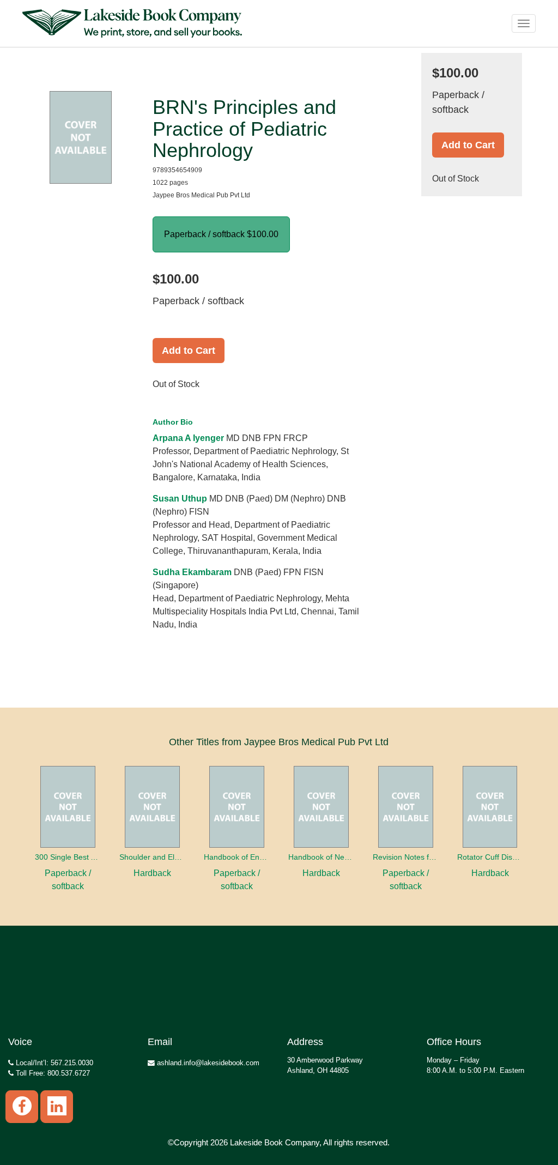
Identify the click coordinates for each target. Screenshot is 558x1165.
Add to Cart (188, 350)
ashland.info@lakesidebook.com (207, 1063)
